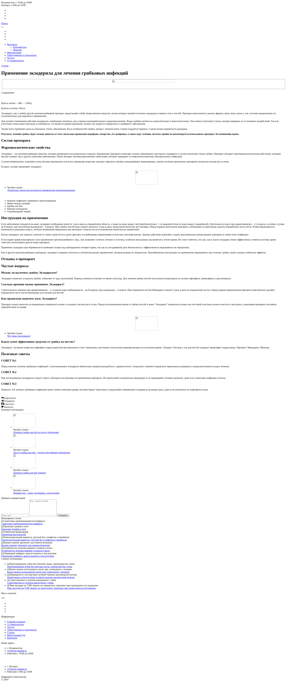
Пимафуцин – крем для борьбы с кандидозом (36, 493)
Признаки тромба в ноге (13, 529)
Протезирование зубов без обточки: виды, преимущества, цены (39, 566)
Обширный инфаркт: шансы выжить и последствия (27, 556)
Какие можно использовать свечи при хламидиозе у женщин (38, 572)
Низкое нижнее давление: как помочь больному (25, 545)
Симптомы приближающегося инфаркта (22, 523)
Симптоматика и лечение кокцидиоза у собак (30, 582)
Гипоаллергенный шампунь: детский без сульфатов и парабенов (34, 540)
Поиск (4, 23)
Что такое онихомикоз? (19, 336)
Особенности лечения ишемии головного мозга (25, 550)
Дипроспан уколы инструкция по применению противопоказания (41, 190)
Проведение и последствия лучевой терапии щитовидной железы (40, 577)
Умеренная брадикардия (13, 534)
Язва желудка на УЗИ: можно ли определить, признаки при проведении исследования (51, 588)
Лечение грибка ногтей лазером (29, 472)
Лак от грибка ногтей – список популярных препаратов (41, 452)
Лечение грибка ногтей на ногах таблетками (36, 432)
